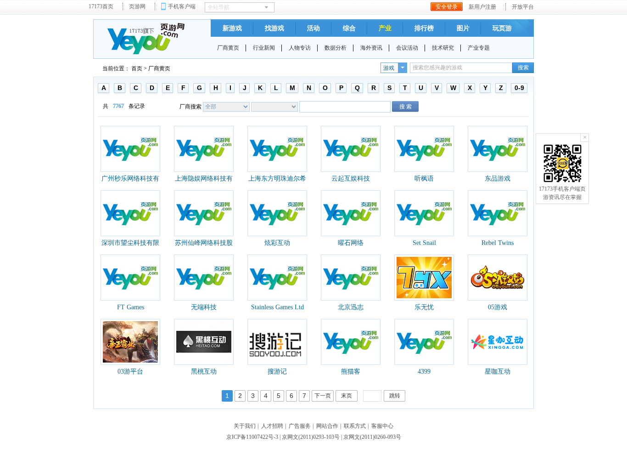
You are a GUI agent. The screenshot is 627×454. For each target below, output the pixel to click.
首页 (136, 68)
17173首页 (101, 6)
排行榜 (424, 28)
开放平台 (523, 7)
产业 (385, 28)
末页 (346, 395)
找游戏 (274, 28)
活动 (313, 28)
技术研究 (443, 48)
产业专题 (479, 48)
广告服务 (300, 426)
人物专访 (300, 48)
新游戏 (232, 28)
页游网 (137, 6)
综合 (349, 28)
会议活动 (407, 48)
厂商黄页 (228, 48)
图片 (463, 28)
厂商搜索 (190, 106)
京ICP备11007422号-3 (252, 437)
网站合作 (327, 426)
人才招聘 (272, 426)
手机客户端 (182, 6)
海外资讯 (371, 48)
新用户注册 (482, 7)
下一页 (322, 395)
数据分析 (336, 48)
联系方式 (355, 426)
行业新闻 (264, 48)
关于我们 (245, 426)
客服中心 (382, 426)
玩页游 (502, 28)
